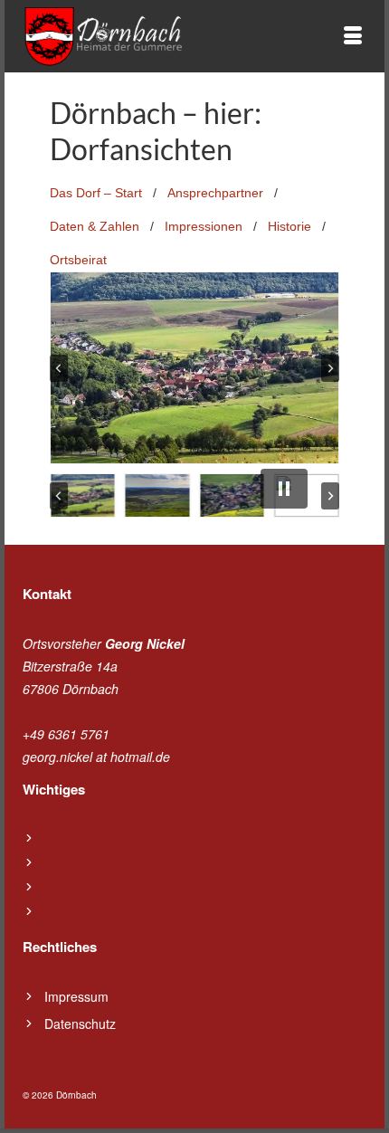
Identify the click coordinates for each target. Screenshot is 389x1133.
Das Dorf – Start (96, 193)
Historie (289, 226)
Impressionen (203, 226)
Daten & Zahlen (94, 226)
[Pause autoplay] (284, 489)
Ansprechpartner (215, 193)
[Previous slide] (59, 368)
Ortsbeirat (78, 259)
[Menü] (352, 36)
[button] (83, 495)
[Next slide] (330, 368)
